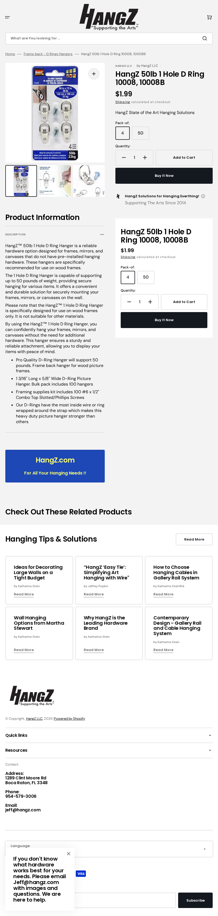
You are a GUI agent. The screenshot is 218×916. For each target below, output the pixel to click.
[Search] (206, 38)
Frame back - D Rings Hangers (48, 54)
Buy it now (164, 175)
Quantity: (122, 146)
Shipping (122, 102)
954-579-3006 (20, 796)
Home (10, 54)
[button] (7, 17)
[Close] (68, 854)
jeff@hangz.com (23, 810)
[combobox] (109, 38)
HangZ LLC (34, 718)
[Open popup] (203, 196)
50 (143, 135)
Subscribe (195, 900)
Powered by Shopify (69, 718)
